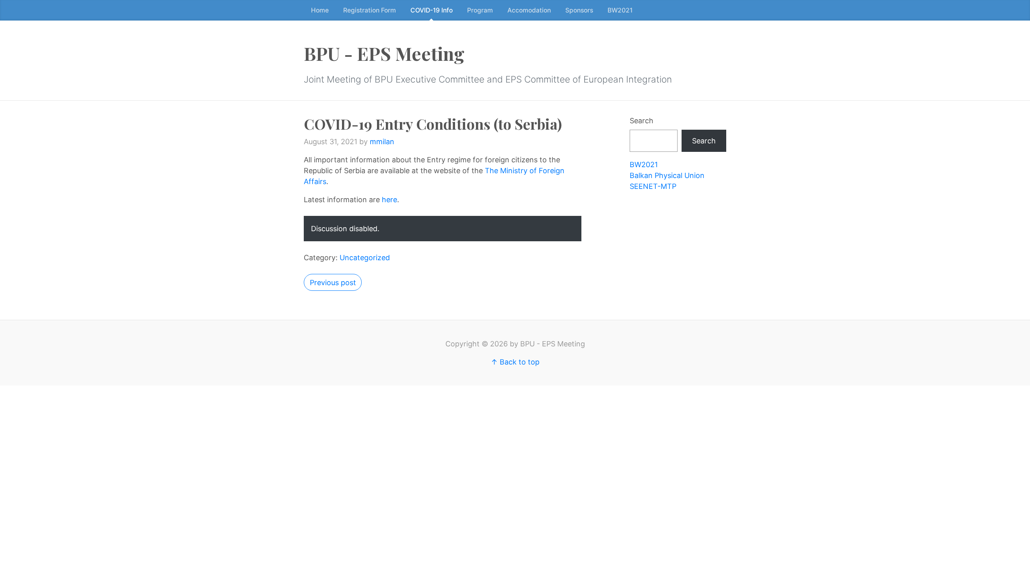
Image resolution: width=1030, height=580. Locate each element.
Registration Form (369, 10)
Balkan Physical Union (667, 175)
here (389, 199)
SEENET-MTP (653, 186)
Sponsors (579, 10)
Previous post (333, 282)
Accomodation (529, 10)
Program (480, 10)
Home (320, 10)
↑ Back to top (515, 362)
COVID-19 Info (431, 10)
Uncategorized (365, 257)
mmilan (382, 141)
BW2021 (620, 10)
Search (641, 120)
